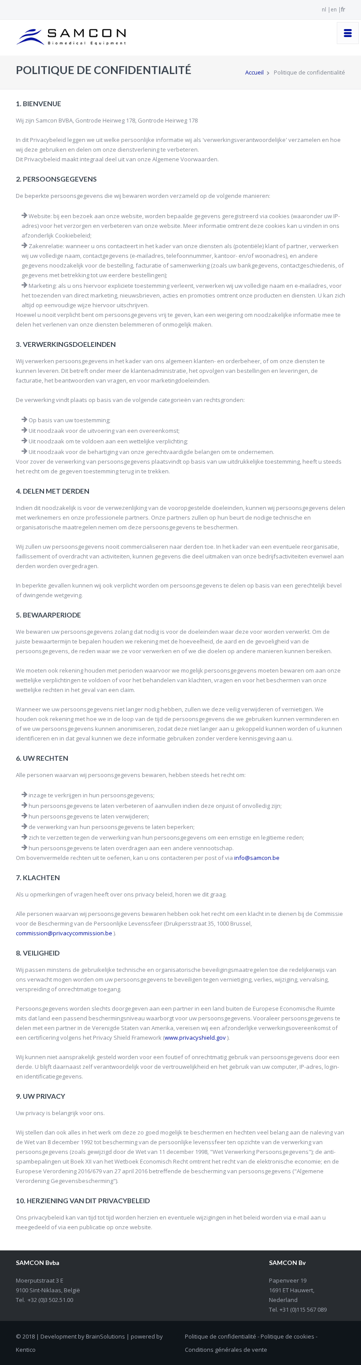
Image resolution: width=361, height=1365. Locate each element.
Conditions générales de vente (226, 1350)
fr (343, 9)
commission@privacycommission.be (64, 933)
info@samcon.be (257, 858)
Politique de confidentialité (220, 1336)
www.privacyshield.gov (195, 1037)
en (334, 9)
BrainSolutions (105, 1336)
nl (324, 9)
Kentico (26, 1350)
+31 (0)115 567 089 (302, 1309)
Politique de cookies (287, 1336)
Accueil (254, 72)
